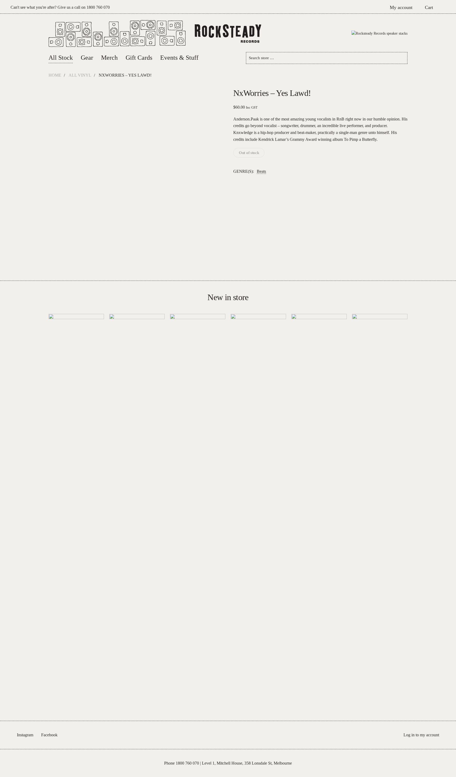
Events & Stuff (179, 57)
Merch (109, 57)
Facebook (49, 735)
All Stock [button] (61, 57)
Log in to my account (421, 735)
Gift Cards (139, 57)
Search (401, 58)
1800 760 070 (98, 7)
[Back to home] (228, 33)
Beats (261, 171)
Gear (87, 57)
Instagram (25, 735)
